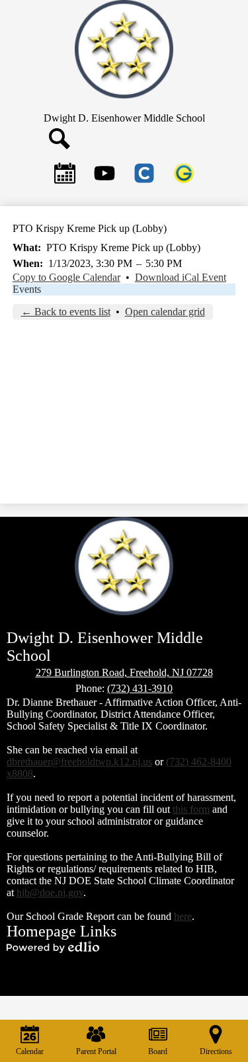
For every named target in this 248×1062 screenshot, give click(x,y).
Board (157, 1051)
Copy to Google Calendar (66, 277)
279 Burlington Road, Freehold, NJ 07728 (124, 672)
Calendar (30, 1051)
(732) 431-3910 (140, 688)
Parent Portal (96, 1051)
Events (27, 289)
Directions (216, 1051)
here (183, 916)
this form (191, 809)
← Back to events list (65, 311)
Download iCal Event (180, 277)
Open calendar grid (165, 311)
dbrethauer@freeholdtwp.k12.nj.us (79, 761)
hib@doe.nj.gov (50, 892)
